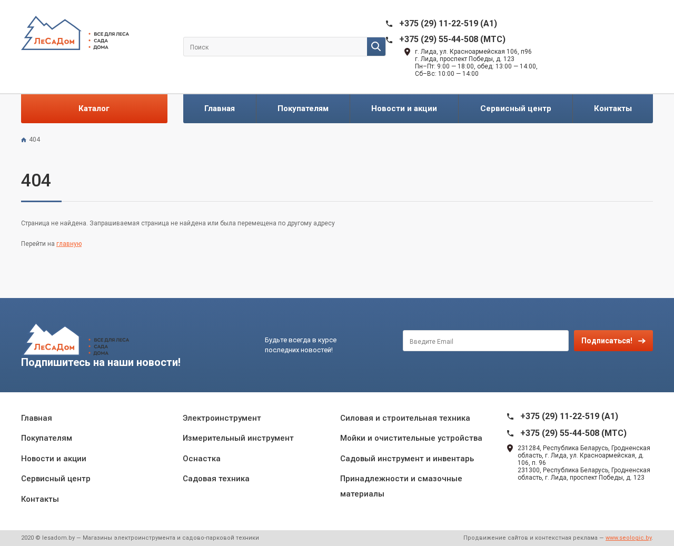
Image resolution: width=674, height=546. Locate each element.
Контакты (613, 108)
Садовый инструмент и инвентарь (407, 458)
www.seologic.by (628, 537)
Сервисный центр (515, 108)
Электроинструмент (222, 418)
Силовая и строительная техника (405, 418)
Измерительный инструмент (238, 438)
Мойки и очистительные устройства (411, 438)
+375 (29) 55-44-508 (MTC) (452, 39)
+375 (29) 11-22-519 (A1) (448, 23)
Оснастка (202, 458)
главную (69, 243)
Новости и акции (404, 108)
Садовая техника (216, 478)
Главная (219, 108)
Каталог (94, 108)
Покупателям (303, 108)
